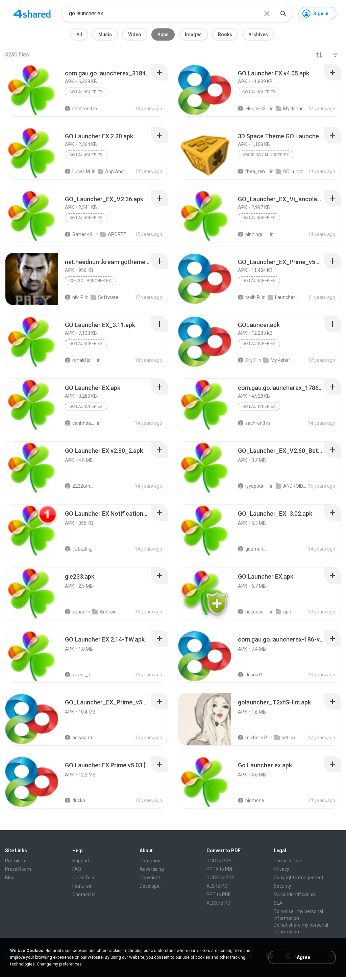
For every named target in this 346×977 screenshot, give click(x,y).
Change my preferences (59, 964)
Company (150, 860)
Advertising (152, 869)
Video (134, 34)
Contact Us (84, 894)
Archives (258, 34)
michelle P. (256, 737)
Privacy (281, 869)
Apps (163, 34)
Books (225, 34)
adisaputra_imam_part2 (84, 737)
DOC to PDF (218, 860)
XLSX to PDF (219, 903)
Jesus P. (254, 674)
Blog (10, 877)
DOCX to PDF (220, 877)
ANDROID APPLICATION (295, 486)
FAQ (76, 869)
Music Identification (294, 894)
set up (288, 737)
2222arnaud (84, 486)
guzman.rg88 (257, 549)
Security (282, 886)
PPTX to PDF (219, 869)
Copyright (150, 877)
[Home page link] (32, 13)
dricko (78, 800)
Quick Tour (83, 877)
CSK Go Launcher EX (90, 280)
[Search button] (283, 13)
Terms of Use (288, 860)
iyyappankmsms (257, 486)
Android (108, 611)
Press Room (18, 869)
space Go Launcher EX (265, 155)
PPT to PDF (218, 894)
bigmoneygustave (257, 800)
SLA (278, 903)
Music (105, 34)
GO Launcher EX (86, 92)
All (79, 34)
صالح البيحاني (84, 549)
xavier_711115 (84, 674)
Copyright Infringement (298, 877)
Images (193, 34)
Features (81, 886)
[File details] (31, 90)
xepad (78, 611)
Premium (15, 860)
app (287, 611)
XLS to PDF (218, 886)
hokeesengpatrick (257, 611)
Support (81, 860)
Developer (150, 886)
